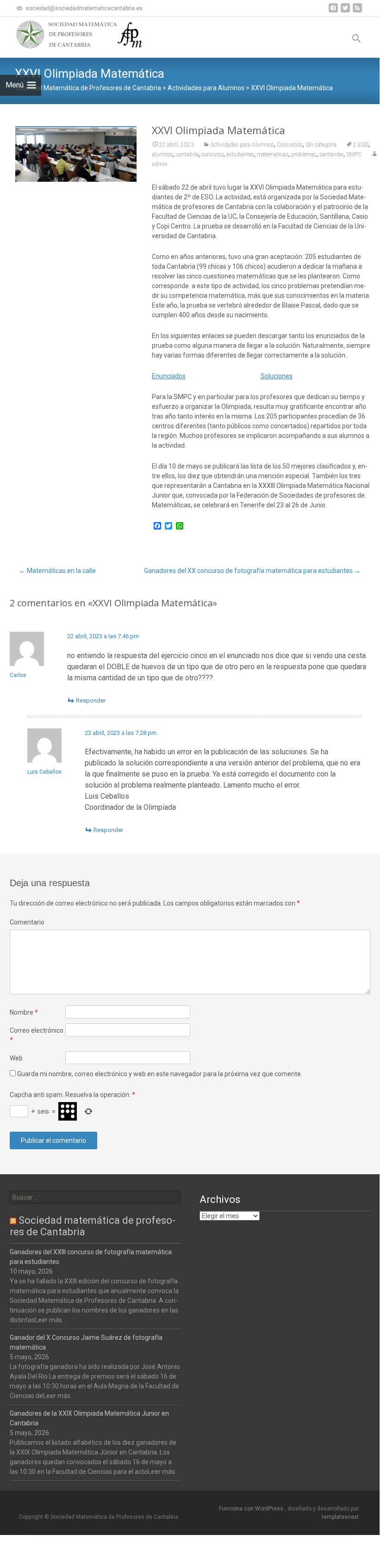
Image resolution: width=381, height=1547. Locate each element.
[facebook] (333, 11)
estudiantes (240, 154)
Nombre (24, 1012)
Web (16, 1058)
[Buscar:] (95, 1197)
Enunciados (169, 376)
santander (331, 154)
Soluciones (277, 376)
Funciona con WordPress (252, 1508)
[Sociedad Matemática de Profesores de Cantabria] (72, 35)
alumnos (162, 154)
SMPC (354, 154)
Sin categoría (321, 145)
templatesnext (340, 1517)
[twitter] (345, 11)
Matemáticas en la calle (57, 570)
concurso (212, 154)
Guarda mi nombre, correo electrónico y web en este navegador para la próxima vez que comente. (159, 1074)
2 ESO (361, 145)
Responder (91, 700)
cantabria (187, 154)
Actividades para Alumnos (242, 145)
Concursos (290, 145)
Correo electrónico (36, 1035)
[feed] (357, 11)
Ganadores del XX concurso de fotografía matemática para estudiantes (252, 570)
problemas (304, 154)
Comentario (27, 922)
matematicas (272, 154)
